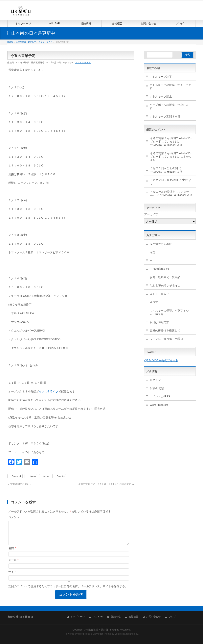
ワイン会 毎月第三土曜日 (166, 338)
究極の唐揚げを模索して (165, 330)
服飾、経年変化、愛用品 (165, 277)
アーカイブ (151, 214)
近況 (152, 252)
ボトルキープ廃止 (161, 96)
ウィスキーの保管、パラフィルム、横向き (169, 312)
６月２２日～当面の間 (164, 168)
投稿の (157, 388)
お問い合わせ (153, 616)
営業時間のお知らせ (19, 484)
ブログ (172, 616)
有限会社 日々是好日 (97, 629)
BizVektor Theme (102, 633)
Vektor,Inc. (120, 633)
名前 (12, 548)
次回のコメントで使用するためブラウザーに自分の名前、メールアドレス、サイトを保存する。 (68, 586)
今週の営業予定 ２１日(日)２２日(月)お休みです (106, 484)
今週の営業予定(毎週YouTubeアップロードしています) (171, 139)
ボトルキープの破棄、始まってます (170, 86)
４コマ (154, 302)
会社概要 (133, 616)
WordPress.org (159, 404)
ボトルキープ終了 (161, 76)
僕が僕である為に (161, 243)
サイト (12, 571)
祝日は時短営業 (159, 322)
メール (13, 559)
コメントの (160, 396)
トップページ (77, 616)
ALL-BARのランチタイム (166, 285)
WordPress (84, 633)
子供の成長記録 (159, 268)
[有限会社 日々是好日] (21, 12)
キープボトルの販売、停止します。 (169, 106)
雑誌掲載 (116, 616)
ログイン (155, 380)
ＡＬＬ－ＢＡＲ (83, 62)
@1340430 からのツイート (161, 360)
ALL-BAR (98, 616)
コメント (13, 517)
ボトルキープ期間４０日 (165, 116)
